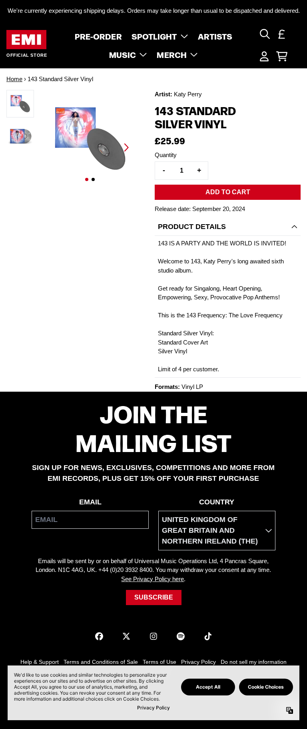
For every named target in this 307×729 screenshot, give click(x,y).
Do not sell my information (254, 662)
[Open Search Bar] (264, 34)
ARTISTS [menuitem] (215, 36)
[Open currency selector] (282, 34)
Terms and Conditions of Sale (101, 662)
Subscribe (153, 597)
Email (90, 502)
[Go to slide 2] (93, 179)
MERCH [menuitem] (172, 54)
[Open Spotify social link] (180, 636)
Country (216, 502)
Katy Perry (188, 94)
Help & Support (39, 662)
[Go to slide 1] (86, 179)
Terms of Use (159, 662)
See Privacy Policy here (152, 579)
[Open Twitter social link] (126, 636)
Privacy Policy (198, 662)
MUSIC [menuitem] (122, 54)
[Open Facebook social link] (99, 636)
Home (14, 79)
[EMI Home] (26, 40)
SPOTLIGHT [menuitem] (154, 36)
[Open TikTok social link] (208, 636)
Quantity (166, 154)
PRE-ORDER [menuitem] (98, 36)
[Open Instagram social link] (153, 636)
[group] (20, 104)
